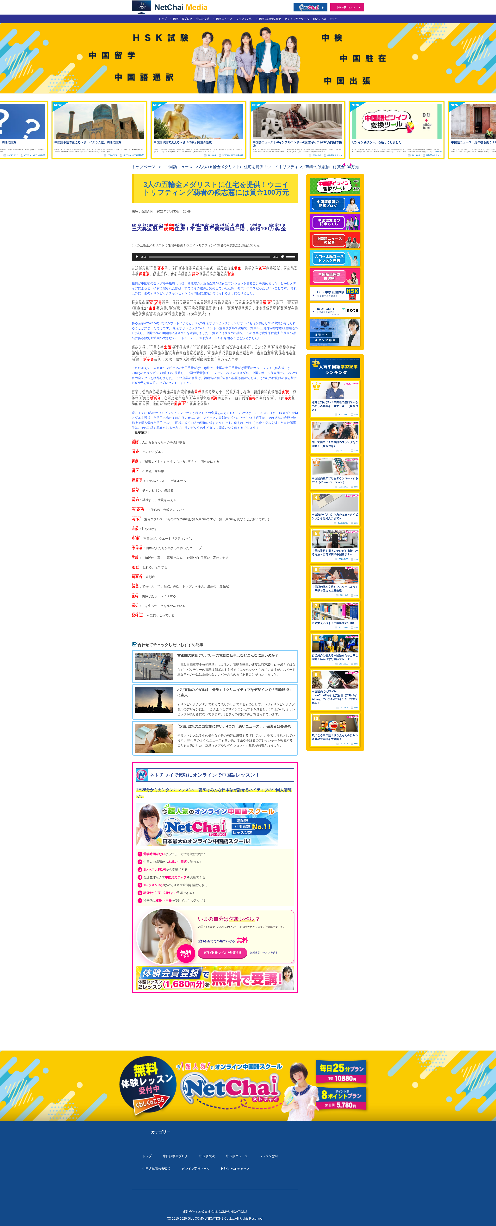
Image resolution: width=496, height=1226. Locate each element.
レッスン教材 (244, 18)
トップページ (143, 167)
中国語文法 (203, 18)
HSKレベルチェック (325, 18)
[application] (215, 257)
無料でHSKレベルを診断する (222, 952)
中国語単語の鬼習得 (269, 18)
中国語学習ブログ (181, 18)
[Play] (137, 257)
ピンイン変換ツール (297, 18)
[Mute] (282, 257)
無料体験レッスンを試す (264, 952)
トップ (162, 18)
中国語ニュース (223, 18)
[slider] (291, 256)
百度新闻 (147, 211)
